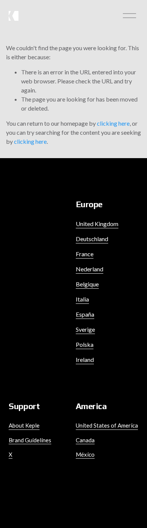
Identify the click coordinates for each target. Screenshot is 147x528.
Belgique (87, 284)
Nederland (89, 268)
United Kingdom (97, 223)
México (85, 454)
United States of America (107, 425)
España (85, 314)
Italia (82, 299)
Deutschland (92, 238)
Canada (85, 440)
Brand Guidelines (30, 440)
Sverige (85, 329)
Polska (84, 344)
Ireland (85, 359)
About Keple (24, 425)
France (84, 253)
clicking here (113, 123)
